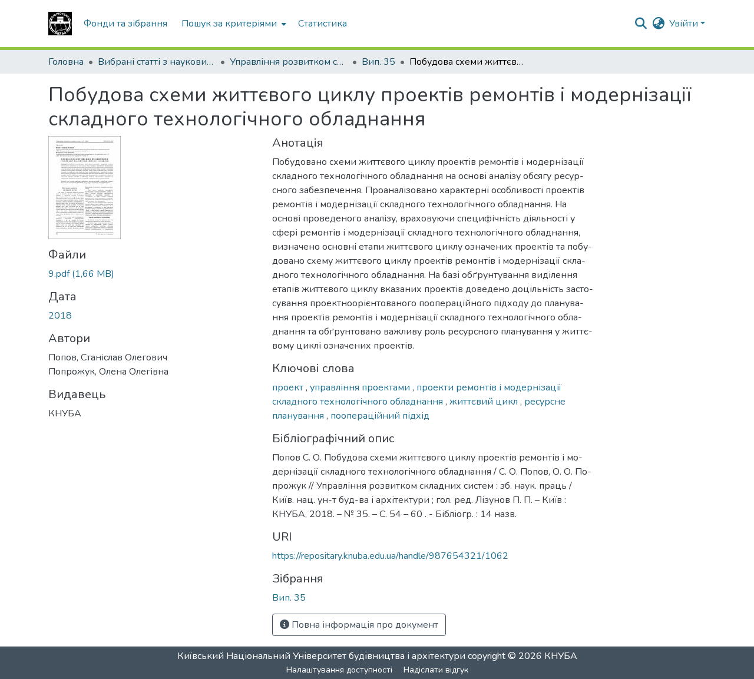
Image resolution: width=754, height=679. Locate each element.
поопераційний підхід (379, 415)
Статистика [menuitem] (322, 23)
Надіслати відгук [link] (436, 669)
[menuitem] (232, 23)
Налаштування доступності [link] (339, 669)
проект (289, 387)
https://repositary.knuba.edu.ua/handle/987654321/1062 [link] (390, 555)
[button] (60, 23)
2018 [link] (60, 315)
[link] (153, 274)
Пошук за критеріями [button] (229, 23)
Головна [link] (66, 61)
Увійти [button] (684, 23)
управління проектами (361, 387)
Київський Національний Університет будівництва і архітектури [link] (321, 656)
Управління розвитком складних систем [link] (289, 61)
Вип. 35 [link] (378, 61)
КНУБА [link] (560, 656)
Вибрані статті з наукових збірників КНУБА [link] (157, 61)
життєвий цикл (484, 401)
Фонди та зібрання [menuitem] (125, 23)
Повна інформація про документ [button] (363, 624)
